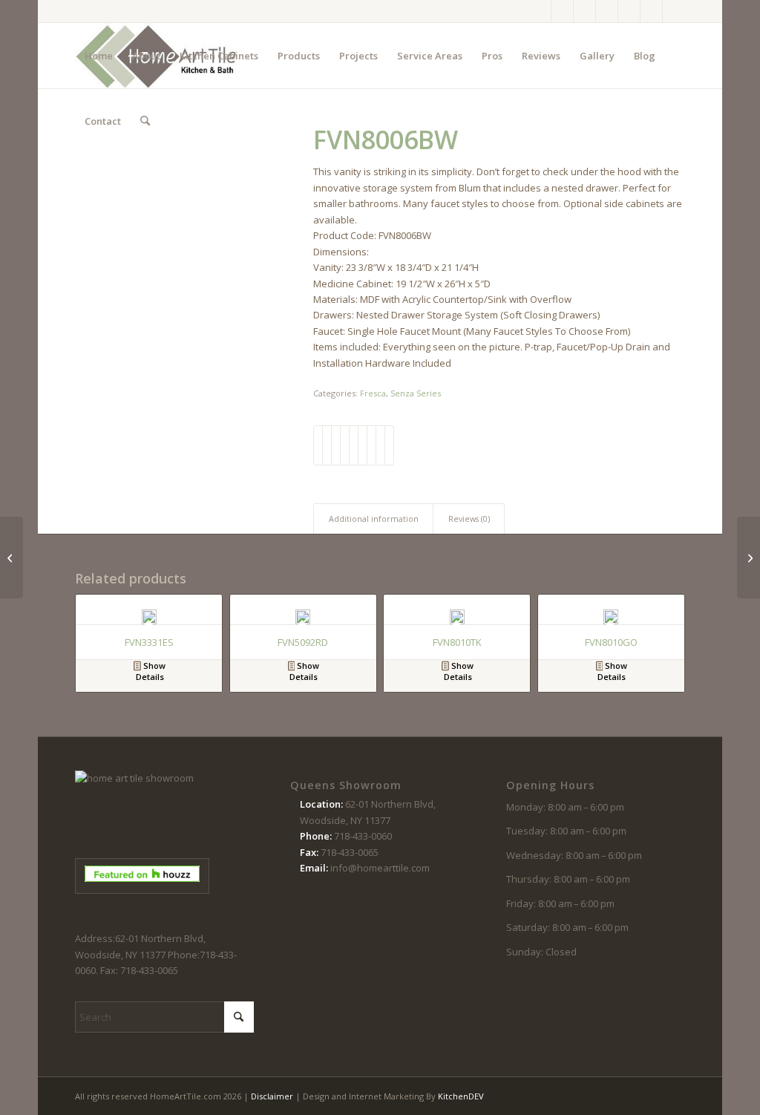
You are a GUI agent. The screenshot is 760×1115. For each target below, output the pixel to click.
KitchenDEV (461, 1096)
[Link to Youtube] (629, 11)
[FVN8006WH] (748, 557)
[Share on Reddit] (380, 445)
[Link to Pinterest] (607, 11)
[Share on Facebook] (318, 445)
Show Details (151, 671)
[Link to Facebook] (540, 11)
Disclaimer (272, 1096)
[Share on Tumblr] (362, 445)
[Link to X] (584, 11)
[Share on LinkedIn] (354, 445)
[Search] (145, 121)
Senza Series (415, 393)
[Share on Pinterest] (345, 445)
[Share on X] (327, 445)
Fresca (373, 393)
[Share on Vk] (371, 445)
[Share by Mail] (389, 445)
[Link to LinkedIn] (674, 11)
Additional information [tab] (374, 518)
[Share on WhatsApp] (336, 445)
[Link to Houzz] (651, 11)
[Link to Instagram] (562, 11)
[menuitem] (98, 55)
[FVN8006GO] (11, 557)
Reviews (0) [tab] (469, 518)
